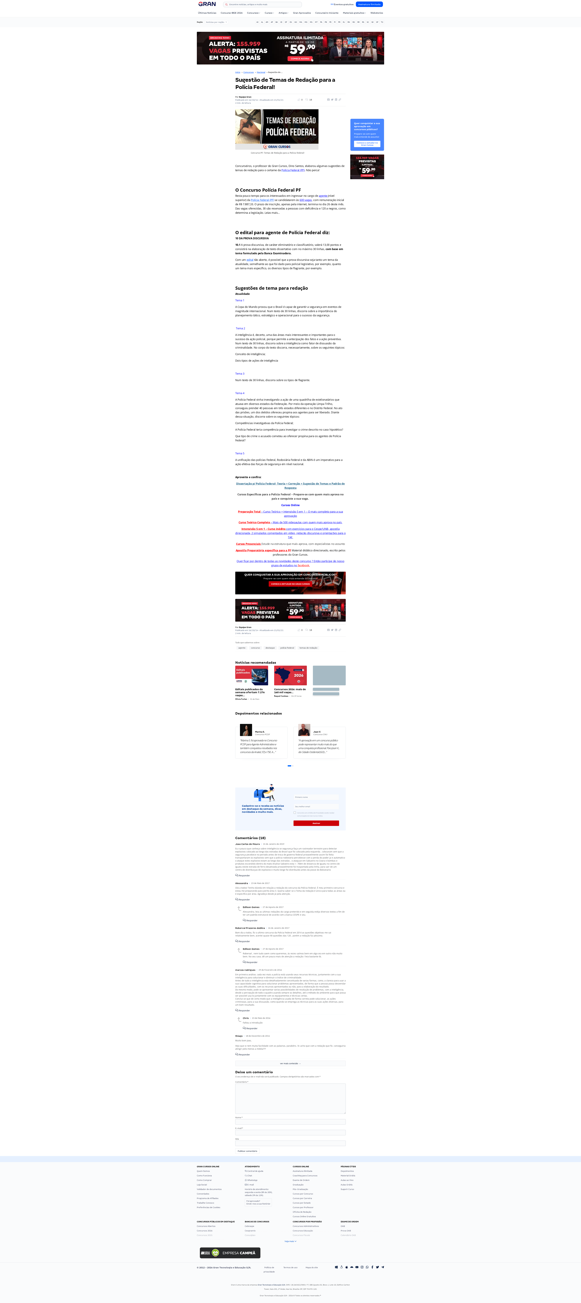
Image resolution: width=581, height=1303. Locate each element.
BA (277, 22)
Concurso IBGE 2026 (232, 13)
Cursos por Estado (302, 1203)
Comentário (241, 1082)
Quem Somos (203, 1171)
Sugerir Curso (347, 1189)
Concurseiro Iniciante (326, 13)
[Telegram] (382, 1267)
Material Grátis (348, 1176)
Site (237, 1139)
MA (300, 22)
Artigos (283, 13)
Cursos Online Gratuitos (304, 1216)
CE (281, 22)
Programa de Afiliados (207, 1198)
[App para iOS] (346, 1267)
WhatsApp (252, 1180)
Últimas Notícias (207, 13)
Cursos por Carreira (302, 1198)
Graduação (298, 1185)
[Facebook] (372, 1267)
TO (382, 22)
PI (335, 22)
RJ (344, 22)
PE (330, 22)
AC (257, 22)
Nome (239, 1117)
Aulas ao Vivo (347, 1180)
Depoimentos (347, 1171)
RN (349, 22)
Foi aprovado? (258, 1202)
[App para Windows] (336, 1267)
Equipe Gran (245, 97)
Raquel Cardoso (281, 696)
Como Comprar (204, 1180)
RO (354, 22)
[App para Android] (351, 1267)
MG (306, 22)
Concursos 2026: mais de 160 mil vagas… (290, 691)
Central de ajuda (255, 1171)
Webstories (377, 13)
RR (358, 22)
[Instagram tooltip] (362, 1267)
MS (311, 22)
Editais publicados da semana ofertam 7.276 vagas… (250, 692)
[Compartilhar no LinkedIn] (335, 99)
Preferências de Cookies (208, 1207)
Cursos (268, 13)
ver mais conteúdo (289, 1063)
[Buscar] (226, 5)
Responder (244, 875)
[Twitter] (377, 1267)
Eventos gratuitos (343, 4)
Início (237, 72)
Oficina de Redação (302, 1212)
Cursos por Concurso (303, 1194)
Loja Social (202, 1185)
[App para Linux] (341, 1267)
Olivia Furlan (241, 699)
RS (363, 22)
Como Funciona (204, 1176)
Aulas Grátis (347, 1185)
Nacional (261, 72)
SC (368, 22)
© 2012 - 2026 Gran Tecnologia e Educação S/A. (224, 1267)
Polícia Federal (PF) (262, 200)
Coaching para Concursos (305, 1176)
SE (372, 22)
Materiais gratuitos (353, 13)
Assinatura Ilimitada (369, 4)
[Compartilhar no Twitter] (331, 99)
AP (272, 22)
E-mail (239, 1128)
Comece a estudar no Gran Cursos (290, 584)
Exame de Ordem (301, 1180)
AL (262, 22)
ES (291, 22)
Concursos (252, 13)
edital (250, 260)
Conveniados (203, 1194)
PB (326, 22)
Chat (249, 1176)
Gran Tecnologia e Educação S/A (271, 1285)
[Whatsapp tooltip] (367, 1267)
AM (267, 22)
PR (339, 22)
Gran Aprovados (302, 13)
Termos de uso (290, 1267)
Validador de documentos (209, 1189)
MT (316, 22)
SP (377, 22)
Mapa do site (312, 1267)
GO (295, 22)
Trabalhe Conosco (205, 1203)
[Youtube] (356, 1267)
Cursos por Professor (303, 1207)
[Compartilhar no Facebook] (328, 99)
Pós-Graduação (300, 1189)
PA (321, 22)
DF (286, 22)
